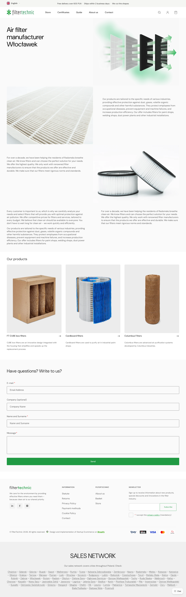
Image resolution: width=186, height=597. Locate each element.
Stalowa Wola (95, 588)
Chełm (83, 584)
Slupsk (42, 571)
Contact (66, 518)
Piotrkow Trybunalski (126, 581)
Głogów (73, 584)
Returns (66, 498)
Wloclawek (35, 578)
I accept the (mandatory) (153, 515)
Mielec (152, 571)
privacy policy (153, 515)
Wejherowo (62, 571)
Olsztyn (65, 578)
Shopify (101, 532)
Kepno (130, 571)
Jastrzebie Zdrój (50, 581)
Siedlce (101, 581)
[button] (48, 12)
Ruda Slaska (146, 578)
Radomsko (141, 571)
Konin (110, 581)
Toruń (141, 575)
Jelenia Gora (89, 581)
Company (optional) (17, 399)
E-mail (11, 383)
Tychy (134, 578)
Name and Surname (17, 416)
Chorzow (11, 581)
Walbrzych (159, 578)
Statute (65, 493)
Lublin (105, 575)
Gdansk (23, 571)
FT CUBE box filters (16, 335)
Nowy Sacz (34, 581)
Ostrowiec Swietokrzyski (33, 584)
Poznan (53, 575)
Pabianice (117, 584)
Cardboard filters (74, 335)
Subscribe (168, 507)
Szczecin (82, 575)
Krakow (23, 575)
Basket (98, 498)
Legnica (76, 581)
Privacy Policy (69, 503)
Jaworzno (65, 581)
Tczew (82, 571)
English (14, 3)
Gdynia (32, 571)
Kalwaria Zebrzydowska (99, 571)
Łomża (106, 584)
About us (100, 493)
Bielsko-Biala (152, 575)
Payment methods (71, 508)
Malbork (171, 584)
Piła (140, 581)
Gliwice (13, 575)
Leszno (97, 584)
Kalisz (170, 578)
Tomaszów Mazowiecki (136, 584)
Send (93, 461)
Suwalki (14, 584)
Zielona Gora (78, 578)
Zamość (154, 584)
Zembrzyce (119, 571)
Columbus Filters (133, 335)
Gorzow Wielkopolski (118, 578)
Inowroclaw (150, 581)
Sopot (51, 571)
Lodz (61, 575)
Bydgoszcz (94, 575)
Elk (90, 584)
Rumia (73, 571)
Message (12, 433)
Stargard (62, 584)
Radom (55, 578)
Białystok (115, 575)
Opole (173, 575)
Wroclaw (70, 575)
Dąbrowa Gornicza (96, 578)
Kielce (165, 575)
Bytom (46, 578)
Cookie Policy (69, 513)
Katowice (173, 571)
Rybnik (14, 578)
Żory (162, 584)
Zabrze (23, 578)
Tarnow (32, 575)
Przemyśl (109, 588)
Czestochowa (128, 575)
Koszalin (22, 581)
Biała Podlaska (79, 588)
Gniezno (52, 584)
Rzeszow (162, 571)
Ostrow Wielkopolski (169, 581)
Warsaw (43, 575)
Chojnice (12, 571)
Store (98, 503)
